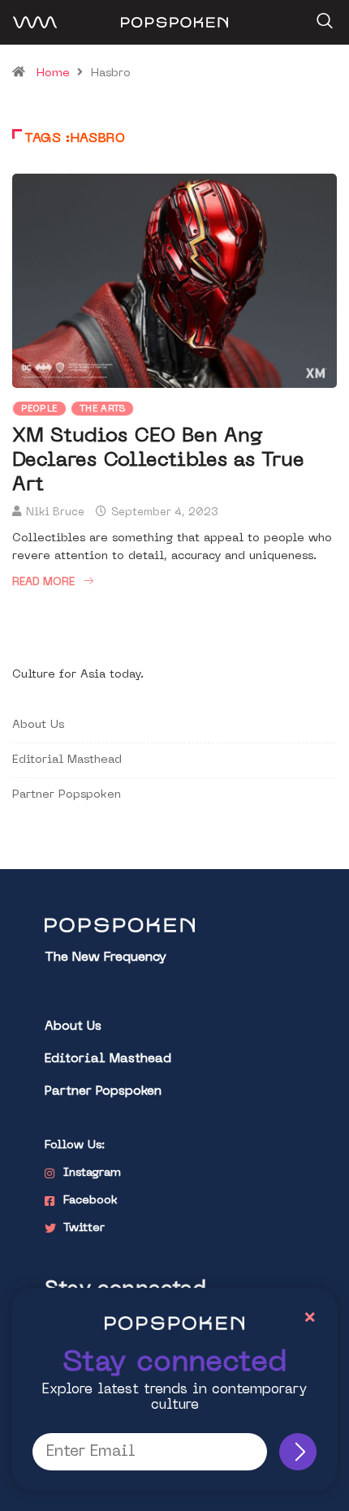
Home (53, 73)
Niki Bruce (55, 512)
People (39, 409)
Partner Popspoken (66, 795)
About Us (38, 725)
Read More (43, 582)
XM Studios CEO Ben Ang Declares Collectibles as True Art (158, 461)
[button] (323, 15)
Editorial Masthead (67, 760)
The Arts (103, 409)
